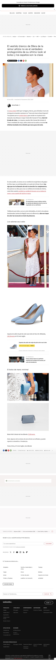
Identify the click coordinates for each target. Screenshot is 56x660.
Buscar (46, 594)
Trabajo (40, 567)
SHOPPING (19, 13)
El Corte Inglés (21, 36)
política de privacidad (20, 546)
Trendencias (6, 630)
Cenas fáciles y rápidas (43, 531)
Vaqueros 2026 (17, 531)
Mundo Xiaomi (6, 621)
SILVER (43, 13)
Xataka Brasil (6, 646)
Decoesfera (6, 632)
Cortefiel (50, 36)
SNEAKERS (37, 13)
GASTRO (30, 13)
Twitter (21, 61)
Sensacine (25, 610)
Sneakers (5, 567)
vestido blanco (23, 115)
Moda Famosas (21, 450)
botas (4, 575)
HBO (37, 36)
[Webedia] (7, 602)
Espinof (25, 612)
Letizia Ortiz (31, 450)
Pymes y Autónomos (16, 633)
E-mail (26, 61)
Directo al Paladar (37, 610)
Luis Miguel (43, 36)
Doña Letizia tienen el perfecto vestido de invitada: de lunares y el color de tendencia (35, 360)
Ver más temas (8, 584)
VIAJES (25, 13)
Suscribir (49, 543)
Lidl (33, 36)
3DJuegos (15, 610)
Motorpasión (47, 610)
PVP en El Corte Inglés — (26, 345)
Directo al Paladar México (37, 645)
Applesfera (6, 614)
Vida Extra (15, 612)
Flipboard (23, 61)
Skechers (29, 36)
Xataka (4, 610)
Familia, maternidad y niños (26, 568)
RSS (23, 552)
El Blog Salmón (17, 630)
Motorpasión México (47, 645)
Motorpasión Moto (48, 612)
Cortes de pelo (25, 575)
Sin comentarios (12, 60)
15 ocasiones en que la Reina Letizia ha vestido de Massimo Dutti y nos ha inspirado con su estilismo (36, 203)
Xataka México (6, 644)
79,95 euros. (31, 434)
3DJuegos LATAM (17, 644)
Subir (47, 602)
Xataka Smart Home (6, 618)
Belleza (40, 572)
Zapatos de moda (43, 575)
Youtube (17, 552)
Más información (18, 658)
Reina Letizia (40, 450)
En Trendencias (29, 199)
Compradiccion (7, 635)
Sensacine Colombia (25, 647)
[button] (15, 105)
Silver (22, 572)
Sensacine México (27, 644)
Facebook (19, 61)
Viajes (4, 572)
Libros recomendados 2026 (29, 531)
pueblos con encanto (26, 578)
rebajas (14, 36)
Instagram (20, 552)
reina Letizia (12, 111)
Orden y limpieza (7, 578)
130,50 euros (11, 336)
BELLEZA (12, 13)
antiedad (40, 578)
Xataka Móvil (6, 612)
